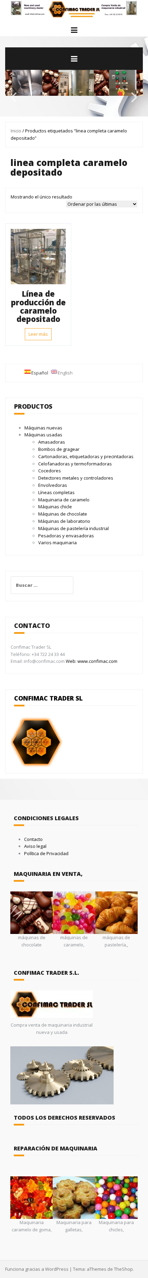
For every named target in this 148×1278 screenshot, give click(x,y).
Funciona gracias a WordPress (36, 1269)
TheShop (123, 1269)
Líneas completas (56, 492)
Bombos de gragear (59, 449)
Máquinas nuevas (43, 428)
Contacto (33, 839)
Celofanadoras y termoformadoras (75, 464)
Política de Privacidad (46, 853)
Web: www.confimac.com (91, 661)
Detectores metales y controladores (75, 478)
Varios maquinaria (57, 542)
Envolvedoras (52, 485)
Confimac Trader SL (48, 698)
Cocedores (49, 470)
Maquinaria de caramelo (63, 500)
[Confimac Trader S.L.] (74, 9)
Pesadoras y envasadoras (66, 535)
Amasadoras (51, 442)
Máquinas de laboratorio (64, 521)
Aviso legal (35, 846)
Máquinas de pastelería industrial (73, 528)
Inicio (16, 131)
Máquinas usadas (43, 435)
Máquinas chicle (55, 506)
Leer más (38, 334)
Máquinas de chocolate (62, 514)
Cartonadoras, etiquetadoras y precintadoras (86, 456)
